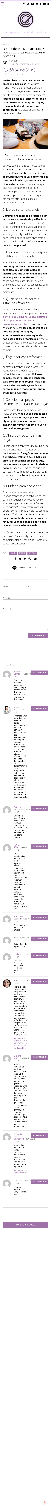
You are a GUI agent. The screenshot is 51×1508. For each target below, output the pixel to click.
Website (6, 598)
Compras (32, 553)
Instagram (24, 3)
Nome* (6, 587)
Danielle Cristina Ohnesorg (19, 1136)
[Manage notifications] (44, 1502)
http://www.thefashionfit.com (20, 1171)
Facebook (15, 558)
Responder (39, 673)
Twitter (37, 3)
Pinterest (28, 3)
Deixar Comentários (29, 568)
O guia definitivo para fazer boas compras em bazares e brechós (24, 53)
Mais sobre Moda (25, 1225)
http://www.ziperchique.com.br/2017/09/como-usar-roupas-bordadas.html (20, 1043)
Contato (44, 3)
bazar (13, 553)
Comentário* (8, 609)
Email (35, 558)
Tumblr (40, 3)
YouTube (32, 3)
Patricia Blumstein (19, 808)
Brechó (22, 553)
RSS (48, 3)
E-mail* (29, 587)
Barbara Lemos (18, 672)
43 (6, 74)
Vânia (16, 980)
